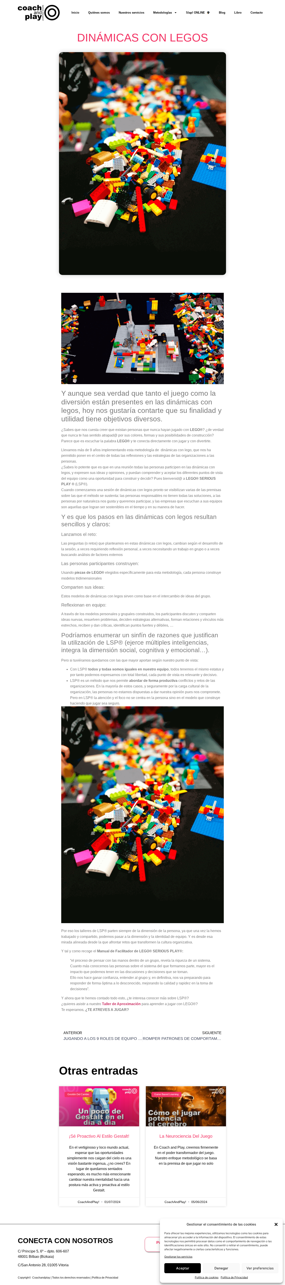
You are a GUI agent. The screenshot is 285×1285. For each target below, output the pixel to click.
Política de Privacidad (234, 1277)
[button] (276, 1224)
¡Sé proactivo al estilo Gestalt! (99, 1136)
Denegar (221, 1268)
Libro (238, 12)
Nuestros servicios (131, 12)
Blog (222, 12)
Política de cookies (206, 1277)
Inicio (75, 12)
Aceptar (182, 1268)
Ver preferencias (260, 1268)
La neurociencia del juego (185, 1136)
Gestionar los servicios (178, 1256)
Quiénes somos (99, 12)
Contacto (256, 12)
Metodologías (162, 12)
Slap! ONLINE (196, 12)
